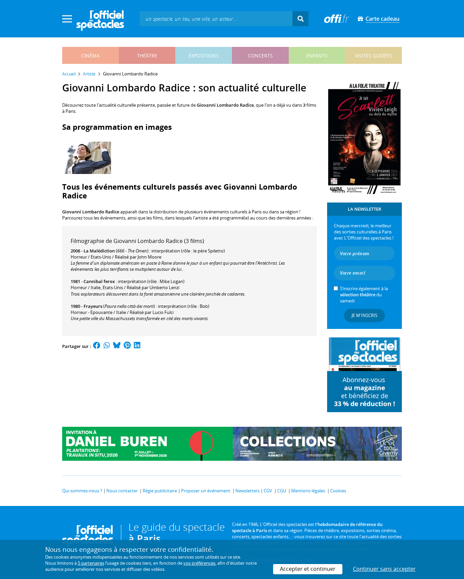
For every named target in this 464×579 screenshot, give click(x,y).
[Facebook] (97, 346)
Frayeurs (93, 306)
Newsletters (247, 491)
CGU (281, 491)
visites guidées (373, 55)
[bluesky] (117, 346)
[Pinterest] (127, 346)
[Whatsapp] (107, 346)
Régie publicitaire (160, 491)
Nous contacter (122, 491)
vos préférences (199, 563)
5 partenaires (91, 563)
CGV (268, 491)
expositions (204, 55)
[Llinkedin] (137, 346)
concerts (260, 55)
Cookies (338, 491)
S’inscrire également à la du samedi (364, 294)
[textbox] (216, 18)
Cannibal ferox (99, 281)
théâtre (147, 55)
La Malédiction (99, 251)
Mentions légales (308, 491)
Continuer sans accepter (384, 569)
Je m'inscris (364, 315)
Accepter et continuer (308, 569)
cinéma (90, 55)
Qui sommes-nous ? (82, 491)
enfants (316, 55)
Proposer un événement (205, 491)
